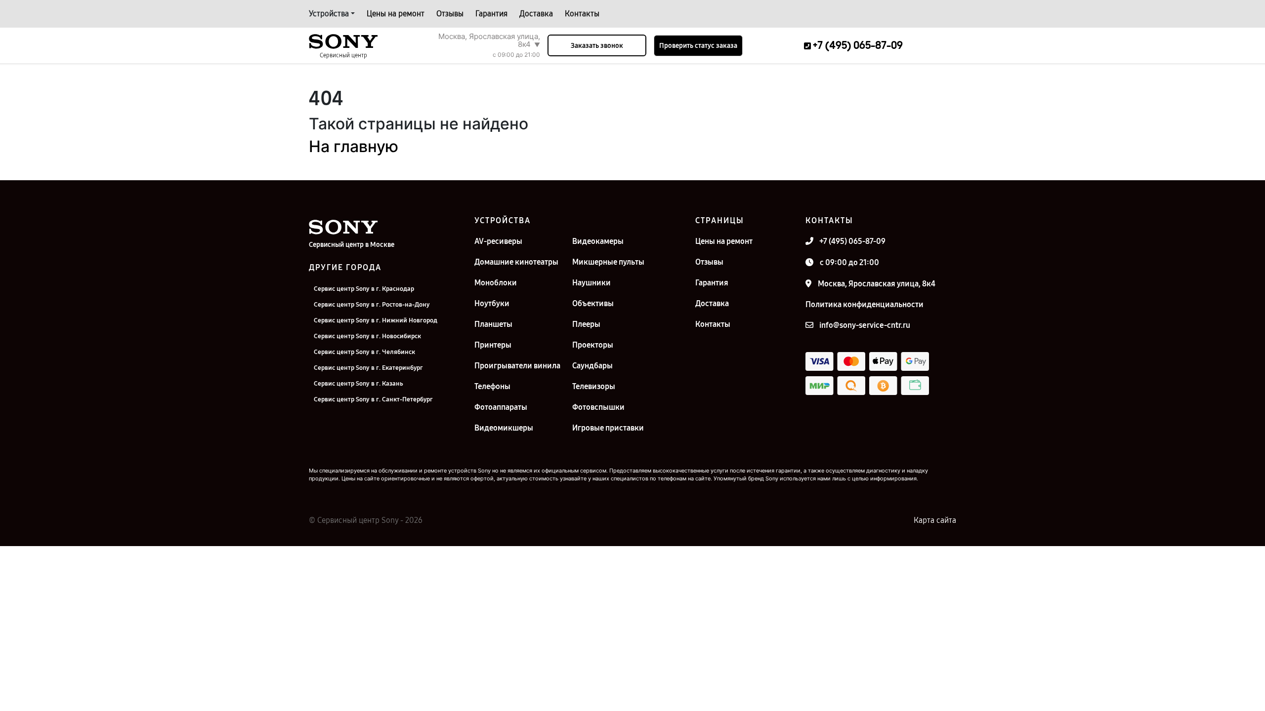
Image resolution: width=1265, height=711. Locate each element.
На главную (353, 146)
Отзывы (450, 13)
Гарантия (491, 13)
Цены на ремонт (395, 13)
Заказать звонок (597, 45)
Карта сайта (935, 520)
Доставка (536, 13)
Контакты (582, 13)
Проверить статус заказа (698, 45)
